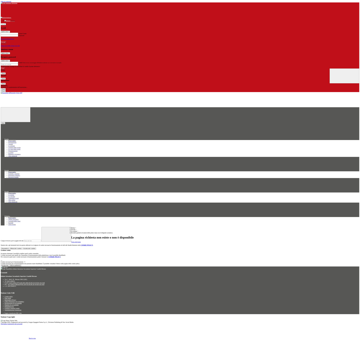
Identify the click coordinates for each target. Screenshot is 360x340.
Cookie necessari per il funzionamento (12, 262)
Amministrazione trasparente (12, 310)
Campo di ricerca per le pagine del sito (12, 241)
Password (21, 35)
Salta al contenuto (6, 1)
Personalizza (5, 248)
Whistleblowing (9, 306)
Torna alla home (76, 242)
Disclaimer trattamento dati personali (11, 324)
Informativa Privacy (10, 300)
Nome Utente (22, 33)
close (3, 123)
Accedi (3, 24)
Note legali (7, 298)
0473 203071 (11, 281)
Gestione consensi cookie (12, 308)
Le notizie (74, 231)
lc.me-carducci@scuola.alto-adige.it (27, 283)
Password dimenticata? (7, 39)
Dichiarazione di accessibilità (13, 303)
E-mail (20, 62)
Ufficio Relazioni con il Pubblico (14, 301)
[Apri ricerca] (344, 75)
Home (73, 228)
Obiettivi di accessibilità (11, 305)
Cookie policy (8, 296)
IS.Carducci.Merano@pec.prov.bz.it (26, 284)
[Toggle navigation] (15, 114)
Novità (73, 229)
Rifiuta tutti (16, 248)
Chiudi (3, 73)
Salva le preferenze (15, 265)
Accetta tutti (29, 248)
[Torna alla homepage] (11, 93)
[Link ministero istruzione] (9, 3)
